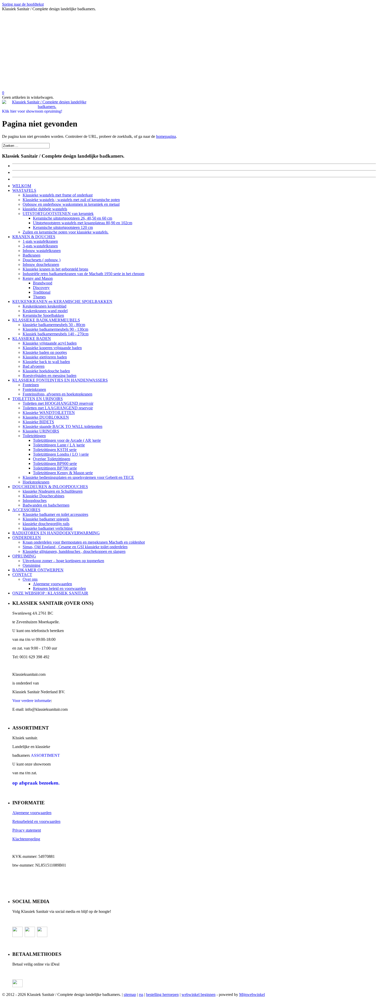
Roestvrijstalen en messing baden (49, 375)
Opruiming (31, 565)
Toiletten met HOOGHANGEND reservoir (58, 403)
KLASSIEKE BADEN (31, 338)
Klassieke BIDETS (38, 422)
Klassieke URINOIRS (41, 431)
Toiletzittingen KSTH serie (55, 449)
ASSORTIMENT (45, 755)
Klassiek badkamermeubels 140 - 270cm (55, 334)
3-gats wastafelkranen (40, 246)
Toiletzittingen (34, 436)
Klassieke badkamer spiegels (46, 519)
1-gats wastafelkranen (40, 241)
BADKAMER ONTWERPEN (38, 570)
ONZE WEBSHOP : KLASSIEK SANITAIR (50, 593)
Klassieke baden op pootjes (45, 352)
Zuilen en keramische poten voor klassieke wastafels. (66, 232)
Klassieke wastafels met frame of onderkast (58, 195)
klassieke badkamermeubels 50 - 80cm (54, 324)
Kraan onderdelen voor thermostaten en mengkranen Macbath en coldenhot (84, 542)
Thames (39, 297)
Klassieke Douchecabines (43, 496)
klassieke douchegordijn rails (46, 523)
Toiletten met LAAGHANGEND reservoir (58, 408)
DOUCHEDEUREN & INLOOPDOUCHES (50, 486)
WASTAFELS (24, 190)
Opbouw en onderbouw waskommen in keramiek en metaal (71, 204)
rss (141, 994)
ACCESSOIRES (26, 510)
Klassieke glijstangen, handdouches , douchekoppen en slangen (74, 551)
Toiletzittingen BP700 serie (55, 468)
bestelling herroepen (162, 994)
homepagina (166, 136)
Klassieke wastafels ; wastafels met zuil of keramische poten (71, 199)
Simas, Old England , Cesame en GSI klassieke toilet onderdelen (75, 547)
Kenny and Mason (38, 278)
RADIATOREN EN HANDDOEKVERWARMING (56, 533)
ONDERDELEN (26, 537)
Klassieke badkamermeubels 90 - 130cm (55, 329)
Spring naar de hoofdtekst (23, 4)
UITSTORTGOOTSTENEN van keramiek (58, 213)
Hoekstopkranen (36, 482)
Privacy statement (26, 830)
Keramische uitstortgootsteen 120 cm (63, 227)
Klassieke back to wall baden (46, 361)
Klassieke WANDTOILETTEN (49, 412)
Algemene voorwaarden (52, 584)
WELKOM (21, 186)
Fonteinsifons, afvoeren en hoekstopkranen (57, 394)
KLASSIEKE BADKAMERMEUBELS (46, 320)
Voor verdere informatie (31, 700)
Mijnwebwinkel (252, 994)
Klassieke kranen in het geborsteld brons (55, 269)
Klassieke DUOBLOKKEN (46, 417)
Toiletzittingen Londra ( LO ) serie (61, 454)
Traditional (41, 292)
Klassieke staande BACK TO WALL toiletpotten (62, 426)
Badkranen (31, 255)
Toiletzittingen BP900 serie (55, 463)
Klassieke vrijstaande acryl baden (50, 343)
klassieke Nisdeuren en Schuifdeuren (53, 491)
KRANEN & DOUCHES (33, 237)
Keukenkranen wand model (45, 311)
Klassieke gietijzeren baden (45, 357)
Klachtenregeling (26, 839)
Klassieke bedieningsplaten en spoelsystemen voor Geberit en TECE (78, 477)
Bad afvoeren (33, 366)
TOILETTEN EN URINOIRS (37, 399)
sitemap (130, 994)
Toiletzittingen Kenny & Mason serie (63, 473)
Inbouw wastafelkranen (42, 250)
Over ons (30, 579)
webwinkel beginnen (198, 994)
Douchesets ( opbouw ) (41, 260)
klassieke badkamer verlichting (48, 528)
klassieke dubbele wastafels (45, 209)
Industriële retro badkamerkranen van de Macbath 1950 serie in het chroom (83, 274)
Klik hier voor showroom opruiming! (32, 111)
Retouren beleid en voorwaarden (59, 588)
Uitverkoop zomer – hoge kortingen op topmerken (63, 561)
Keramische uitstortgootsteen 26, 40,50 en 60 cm (72, 218)
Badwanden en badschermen (46, 505)
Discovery (41, 287)
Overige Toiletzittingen (51, 459)
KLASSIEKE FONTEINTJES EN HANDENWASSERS (60, 380)
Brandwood (42, 283)
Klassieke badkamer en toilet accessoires (55, 514)
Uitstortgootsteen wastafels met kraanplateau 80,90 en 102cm (82, 223)
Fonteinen (31, 385)
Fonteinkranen (34, 389)
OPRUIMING (24, 556)
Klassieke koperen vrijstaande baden (52, 348)
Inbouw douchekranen (41, 264)
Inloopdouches (35, 500)
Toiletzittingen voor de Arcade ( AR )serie (67, 440)
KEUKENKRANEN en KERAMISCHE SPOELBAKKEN (62, 301)
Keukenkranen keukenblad (44, 306)
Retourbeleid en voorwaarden (36, 821)
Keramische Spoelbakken (43, 315)
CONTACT (22, 574)
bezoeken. (36, 783)
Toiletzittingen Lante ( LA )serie (59, 445)
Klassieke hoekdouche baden (46, 371)
